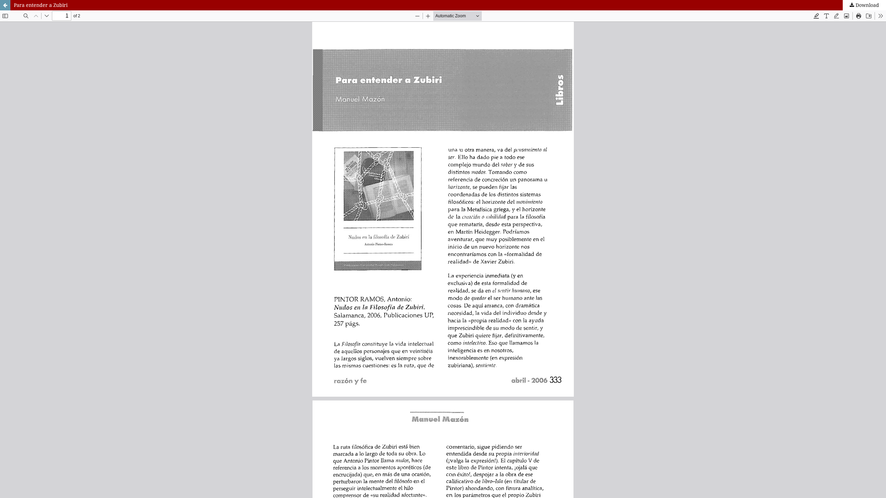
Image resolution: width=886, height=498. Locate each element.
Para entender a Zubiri (40, 5)
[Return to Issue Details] (5, 5)
